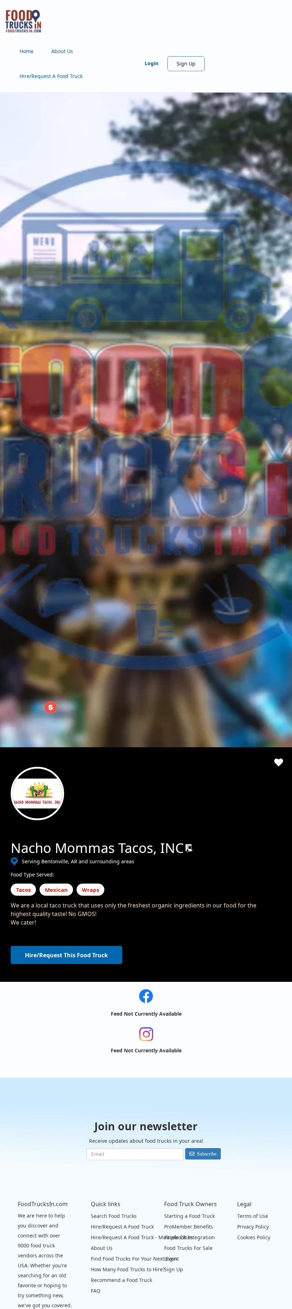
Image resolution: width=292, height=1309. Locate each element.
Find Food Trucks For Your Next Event (135, 1258)
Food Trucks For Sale (188, 1248)
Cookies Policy (253, 1237)
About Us (62, 51)
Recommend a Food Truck (121, 1280)
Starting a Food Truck (189, 1216)
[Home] (25, 21)
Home (26, 51)
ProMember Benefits (188, 1226)
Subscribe (207, 1153)
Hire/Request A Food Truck (51, 76)
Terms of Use (252, 1216)
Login (151, 63)
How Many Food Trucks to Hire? (128, 1269)
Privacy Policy (253, 1226)
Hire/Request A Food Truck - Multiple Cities (142, 1237)
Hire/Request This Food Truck (66, 955)
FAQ (95, 1290)
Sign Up (186, 63)
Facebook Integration (189, 1237)
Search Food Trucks (114, 1216)
